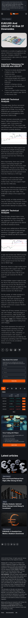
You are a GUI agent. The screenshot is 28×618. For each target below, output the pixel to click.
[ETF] (12, 388)
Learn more (14, 445)
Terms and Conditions (14, 603)
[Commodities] (16, 388)
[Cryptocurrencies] (20, 388)
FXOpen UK (4, 562)
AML (16, 612)
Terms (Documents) (10, 612)
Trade (24, 398)
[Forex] (3, 388)
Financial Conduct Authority (16, 567)
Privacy (2, 612)
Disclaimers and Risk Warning (8, 605)
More (14, 411)
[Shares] (7, 388)
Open (10, 318)
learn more (9, 321)
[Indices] (25, 388)
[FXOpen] (14, 14)
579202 (17, 569)
